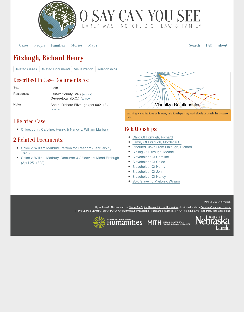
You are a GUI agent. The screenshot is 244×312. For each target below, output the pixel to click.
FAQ (209, 45)
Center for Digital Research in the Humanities (153, 207)
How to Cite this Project (217, 201)
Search (194, 45)
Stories (77, 45)
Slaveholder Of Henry (148, 166)
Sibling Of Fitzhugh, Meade (153, 151)
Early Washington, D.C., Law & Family (142, 26)
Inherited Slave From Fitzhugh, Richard (162, 146)
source (87, 94)
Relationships (107, 68)
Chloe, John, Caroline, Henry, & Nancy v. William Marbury (65, 129)
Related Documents (55, 68)
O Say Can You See (140, 16)
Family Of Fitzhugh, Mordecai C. (156, 141)
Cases (24, 45)
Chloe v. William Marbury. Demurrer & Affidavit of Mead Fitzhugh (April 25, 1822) (70, 160)
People (39, 45)
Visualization (83, 68)
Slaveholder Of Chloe (148, 161)
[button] (178, 91)
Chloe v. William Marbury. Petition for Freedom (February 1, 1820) (66, 150)
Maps (92, 45)
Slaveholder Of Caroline (150, 156)
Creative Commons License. (216, 207)
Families (58, 45)
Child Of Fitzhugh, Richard (152, 136)
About (223, 45)
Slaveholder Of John (148, 171)
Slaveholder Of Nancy (149, 176)
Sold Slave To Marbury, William (156, 181)
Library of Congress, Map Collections (210, 210)
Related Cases (25, 68)
